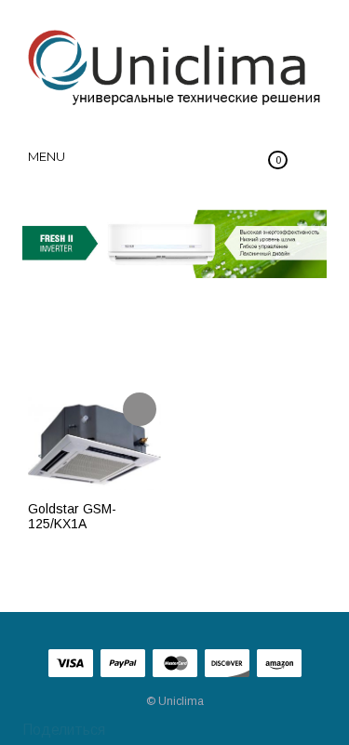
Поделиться (62, 730)
